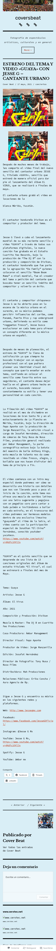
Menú (27, 50)
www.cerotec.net (10, 921)
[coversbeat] (28, 5)
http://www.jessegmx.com (25, 710)
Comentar (43, 897)
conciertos (40, 84)
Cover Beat (8, 84)
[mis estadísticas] (14, 917)
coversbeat (28, 18)
